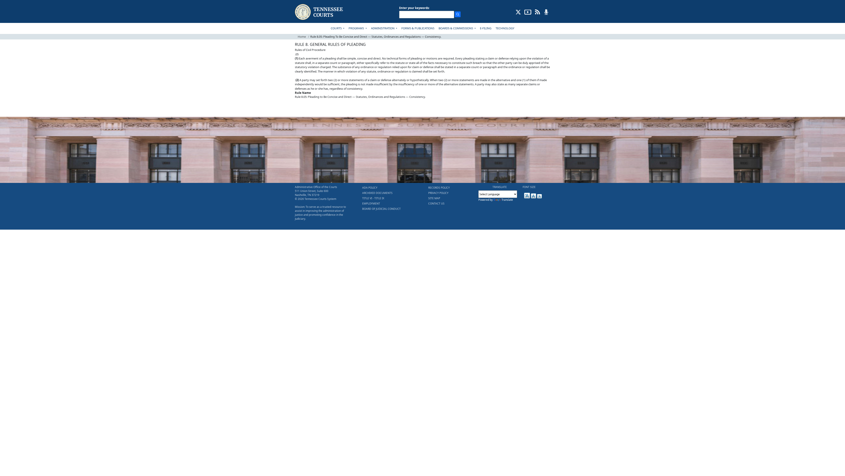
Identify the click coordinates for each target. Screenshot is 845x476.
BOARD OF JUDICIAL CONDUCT (381, 209)
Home (302, 37)
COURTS (336, 28)
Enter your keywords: (414, 8)
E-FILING (485, 28)
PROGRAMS (357, 28)
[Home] (319, 12)
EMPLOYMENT (371, 203)
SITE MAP (434, 198)
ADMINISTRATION (383, 28)
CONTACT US (436, 203)
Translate (507, 200)
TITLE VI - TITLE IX (373, 198)
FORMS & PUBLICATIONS (417, 28)
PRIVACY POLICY (438, 193)
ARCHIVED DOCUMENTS (377, 193)
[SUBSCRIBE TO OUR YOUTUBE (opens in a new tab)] (527, 12)
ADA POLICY (369, 188)
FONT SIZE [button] (529, 187)
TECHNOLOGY (505, 28)
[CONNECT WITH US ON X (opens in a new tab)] (518, 12)
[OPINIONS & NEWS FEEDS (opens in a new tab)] (537, 12)
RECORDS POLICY (439, 188)
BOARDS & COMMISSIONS (456, 28)
